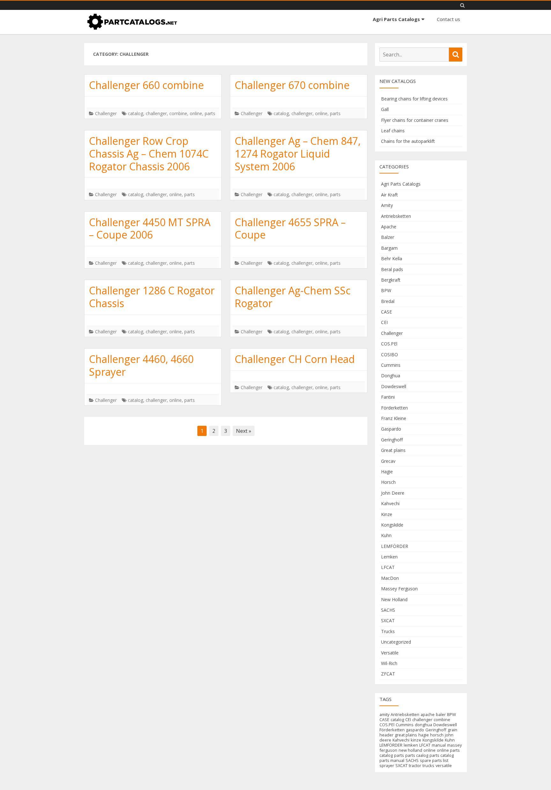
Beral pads (392, 269)
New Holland (394, 599)
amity (384, 714)
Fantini (388, 397)
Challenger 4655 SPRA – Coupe (290, 228)
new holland (410, 750)
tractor (415, 765)
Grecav (388, 461)
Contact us (448, 19)
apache (428, 714)
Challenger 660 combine (146, 85)
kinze (416, 740)
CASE (386, 312)
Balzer (387, 237)
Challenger (106, 113)
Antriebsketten (396, 216)
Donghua (390, 376)
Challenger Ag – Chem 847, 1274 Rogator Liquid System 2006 (298, 153)
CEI (384, 322)
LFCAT (388, 567)
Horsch (388, 482)
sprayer (386, 765)
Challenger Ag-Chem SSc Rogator (292, 297)
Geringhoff (392, 440)
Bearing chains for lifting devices (414, 99)
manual (439, 745)
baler (441, 714)
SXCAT (388, 620)
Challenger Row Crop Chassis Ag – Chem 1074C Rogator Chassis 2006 (149, 153)
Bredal (387, 301)
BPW (386, 290)
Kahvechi (390, 503)
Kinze (386, 514)
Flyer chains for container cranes (414, 120)
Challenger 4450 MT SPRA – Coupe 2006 (149, 228)
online (196, 113)
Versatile (390, 653)
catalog (135, 113)
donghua (423, 724)
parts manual (391, 760)
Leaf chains (393, 131)
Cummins (390, 365)
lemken (411, 745)
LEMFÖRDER (394, 546)
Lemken (389, 557)
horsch (437, 735)
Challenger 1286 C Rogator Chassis (152, 297)
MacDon (390, 578)
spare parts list (434, 760)
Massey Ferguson (399, 589)
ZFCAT (388, 674)
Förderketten (394, 408)
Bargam (389, 248)
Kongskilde (392, 525)
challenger (156, 113)
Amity (387, 205)
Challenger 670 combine (292, 85)
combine (178, 113)
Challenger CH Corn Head (295, 359)
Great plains (393, 450)
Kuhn (386, 535)
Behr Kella (391, 258)
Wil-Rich (389, 663)
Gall (385, 109)
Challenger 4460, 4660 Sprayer (141, 365)
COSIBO (389, 354)
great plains (406, 735)
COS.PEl (389, 344)
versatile (444, 765)
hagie (423, 735)
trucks (428, 765)
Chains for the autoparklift (408, 141)
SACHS (388, 610)
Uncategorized (396, 642)
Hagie (387, 472)
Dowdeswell (393, 386)
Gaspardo (391, 429)
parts (210, 113)
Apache (388, 227)
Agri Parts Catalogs (396, 19)
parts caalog (416, 755)
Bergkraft (390, 280)
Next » (243, 430)
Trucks (388, 631)
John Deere (392, 493)
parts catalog (442, 755)
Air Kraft (389, 195)
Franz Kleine (393, 418)
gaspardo (415, 730)
